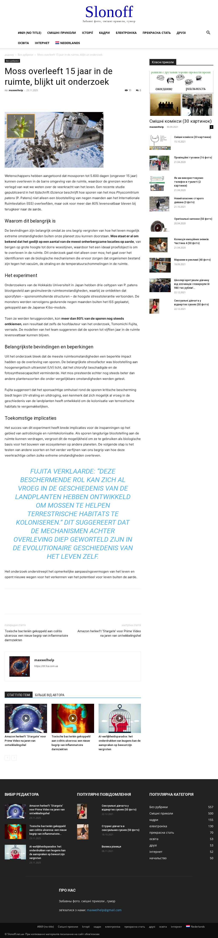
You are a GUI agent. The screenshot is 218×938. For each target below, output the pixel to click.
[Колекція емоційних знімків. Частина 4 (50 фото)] (158, 244)
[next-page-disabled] (14, 757)
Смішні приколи (61, 33)
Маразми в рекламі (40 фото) (192, 259)
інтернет (42, 43)
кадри (104, 33)
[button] (208, 33)
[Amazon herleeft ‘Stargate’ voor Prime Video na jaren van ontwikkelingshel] (26, 718)
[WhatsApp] (38, 100)
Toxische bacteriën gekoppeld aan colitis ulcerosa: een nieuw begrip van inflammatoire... (48, 830)
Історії (87, 33)
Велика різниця (111, 846)
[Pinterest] (28, 100)
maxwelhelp (16, 90)
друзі (181, 33)
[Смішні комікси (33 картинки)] (160, 142)
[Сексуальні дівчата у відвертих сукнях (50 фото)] (154, 306)
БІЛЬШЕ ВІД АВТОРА (49, 695)
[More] (48, 100)
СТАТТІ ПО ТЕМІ (18, 695)
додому (9, 54)
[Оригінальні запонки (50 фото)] (160, 224)
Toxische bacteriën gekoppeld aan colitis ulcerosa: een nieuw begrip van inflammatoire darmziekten (36, 635)
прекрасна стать (157, 33)
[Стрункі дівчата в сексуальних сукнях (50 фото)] (82, 831)
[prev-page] (7, 757)
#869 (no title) (29, 33)
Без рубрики (25, 54)
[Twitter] (18, 100)
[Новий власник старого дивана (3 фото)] (159, 204)
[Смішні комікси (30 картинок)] (181, 93)
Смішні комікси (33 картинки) (192, 137)
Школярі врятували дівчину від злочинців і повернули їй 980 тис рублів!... (191, 284)
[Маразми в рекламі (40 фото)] (160, 265)
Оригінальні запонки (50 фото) (193, 218)
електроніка (126, 33)
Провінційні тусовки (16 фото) (193, 157)
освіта (23, 43)
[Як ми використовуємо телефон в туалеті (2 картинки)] (157, 183)
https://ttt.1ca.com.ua (46, 666)
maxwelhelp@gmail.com (104, 910)
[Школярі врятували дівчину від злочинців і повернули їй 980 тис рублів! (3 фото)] (160, 285)
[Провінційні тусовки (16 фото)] (159, 163)
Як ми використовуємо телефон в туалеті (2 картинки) (188, 182)
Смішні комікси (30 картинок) (180, 121)
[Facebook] (9, 100)
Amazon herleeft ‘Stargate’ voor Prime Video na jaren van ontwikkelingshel (109, 633)
